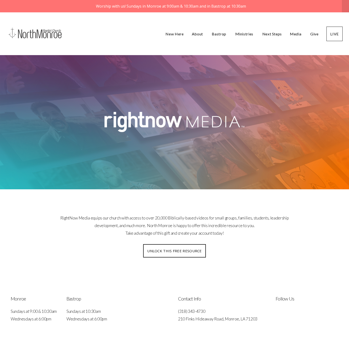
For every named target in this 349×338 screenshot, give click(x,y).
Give (314, 34)
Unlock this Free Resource (174, 250)
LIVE (334, 34)
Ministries (244, 34)
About (198, 34)
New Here (174, 34)
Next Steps (272, 34)
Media (296, 34)
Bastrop (219, 34)
